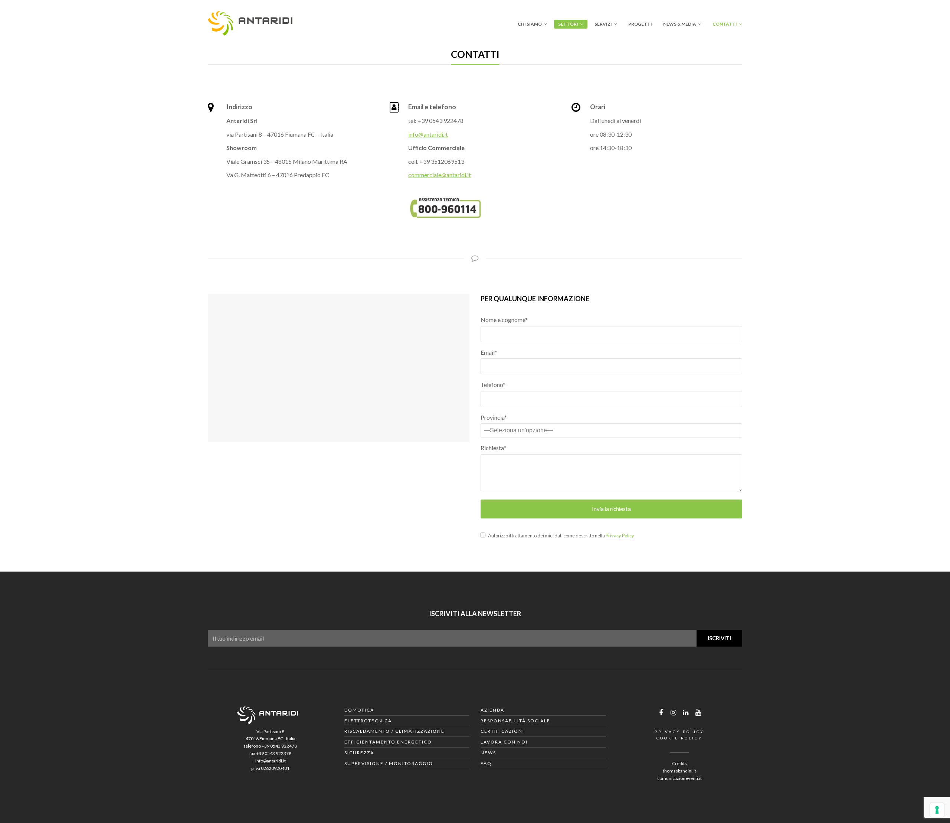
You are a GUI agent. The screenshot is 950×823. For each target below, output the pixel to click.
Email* (489, 352)
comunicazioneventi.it (679, 778)
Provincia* (494, 417)
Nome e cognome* (504, 319)
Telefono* (493, 384)
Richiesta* (493, 447)
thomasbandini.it (679, 771)
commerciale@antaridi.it (439, 174)
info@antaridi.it (428, 134)
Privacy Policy (620, 536)
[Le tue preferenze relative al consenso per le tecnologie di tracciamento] (937, 810)
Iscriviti (719, 638)
